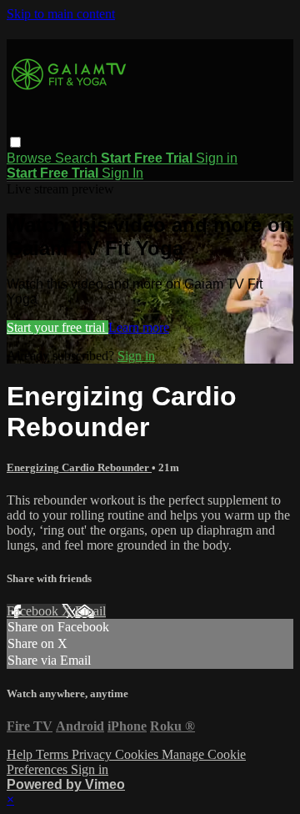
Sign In (122, 173)
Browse (31, 158)
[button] (15, 142)
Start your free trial (57, 327)
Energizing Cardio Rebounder (79, 467)
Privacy (93, 754)
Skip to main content (61, 14)
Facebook (34, 611)
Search (78, 158)
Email (90, 611)
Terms (54, 754)
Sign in (217, 158)
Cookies (138, 754)
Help (21, 754)
